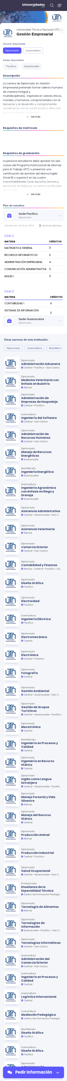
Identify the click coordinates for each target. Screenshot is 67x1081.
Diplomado (12, 50)
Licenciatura (33, 50)
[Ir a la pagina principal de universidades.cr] (33, 5)
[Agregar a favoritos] (61, 30)
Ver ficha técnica (52, 225)
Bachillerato (56, 348)
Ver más (35, 116)
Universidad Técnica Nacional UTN (38, 29)
